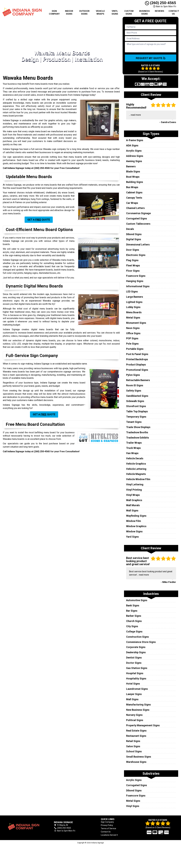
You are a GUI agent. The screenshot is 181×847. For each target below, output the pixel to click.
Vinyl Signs (115, 12)
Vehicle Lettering (136, 468)
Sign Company (54, 12)
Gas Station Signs (136, 668)
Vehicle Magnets (136, 473)
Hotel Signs (133, 683)
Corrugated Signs (136, 218)
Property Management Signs (143, 725)
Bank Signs (132, 605)
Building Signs (134, 181)
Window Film (133, 520)
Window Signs (134, 531)
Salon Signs (133, 746)
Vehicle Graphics (136, 463)
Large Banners (134, 296)
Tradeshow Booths (137, 432)
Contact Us (174, 12)
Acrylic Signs (134, 150)
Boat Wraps (132, 176)
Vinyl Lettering (134, 484)
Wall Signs (132, 510)
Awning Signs (134, 161)
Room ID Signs (134, 385)
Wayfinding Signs (136, 515)
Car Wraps (132, 202)
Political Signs (134, 720)
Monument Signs (136, 322)
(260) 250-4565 (162, 3)
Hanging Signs (134, 281)
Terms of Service (108, 828)
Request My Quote (149, 58)
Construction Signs (137, 636)
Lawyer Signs (134, 694)
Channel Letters (135, 208)
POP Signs (132, 338)
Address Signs (134, 155)
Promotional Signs (137, 369)
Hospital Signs (134, 673)
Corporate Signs (135, 647)
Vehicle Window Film (138, 479)
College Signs (134, 631)
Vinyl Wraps (133, 494)
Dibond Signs (134, 234)
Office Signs (133, 333)
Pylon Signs (133, 374)
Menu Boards (134, 312)
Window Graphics (136, 526)
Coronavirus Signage (138, 213)
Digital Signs (133, 239)
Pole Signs (132, 343)
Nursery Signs (134, 714)
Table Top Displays (137, 411)
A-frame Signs (134, 140)
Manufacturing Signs (138, 704)
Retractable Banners (138, 380)
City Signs (132, 626)
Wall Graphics (134, 500)
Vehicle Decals (134, 458)
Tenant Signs (134, 421)
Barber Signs (133, 615)
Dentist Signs (134, 657)
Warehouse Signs (136, 761)
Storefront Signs (136, 406)
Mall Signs (132, 699)
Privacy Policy (107, 825)
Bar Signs (131, 610)
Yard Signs (132, 536)
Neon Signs (133, 328)
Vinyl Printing (134, 489)
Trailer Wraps (134, 442)
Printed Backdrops (137, 359)
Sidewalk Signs (135, 401)
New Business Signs (137, 709)
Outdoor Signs (84, 12)
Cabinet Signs (134, 192)
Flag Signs (132, 260)
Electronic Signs (135, 255)
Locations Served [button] (109, 835)
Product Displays (136, 364)
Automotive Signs (136, 600)
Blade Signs (133, 171)
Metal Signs (133, 317)
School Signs (134, 751)
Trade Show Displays (138, 427)
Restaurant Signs (136, 735)
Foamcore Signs (135, 275)
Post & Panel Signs (137, 354)
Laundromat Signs (137, 688)
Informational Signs (137, 286)
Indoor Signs (69, 12)
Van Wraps (132, 453)
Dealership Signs (136, 652)
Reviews (159, 11)
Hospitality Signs (136, 678)
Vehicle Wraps (100, 12)
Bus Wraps (132, 187)
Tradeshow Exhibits (137, 437)
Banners (131, 166)
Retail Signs (133, 741)
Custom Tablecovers (138, 223)
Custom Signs (128, 12)
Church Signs (134, 621)
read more (136, 115)
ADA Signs (132, 145)
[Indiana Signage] (23, 826)
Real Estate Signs (136, 730)
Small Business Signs (138, 756)
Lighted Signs (134, 301)
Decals (130, 228)
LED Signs (132, 291)
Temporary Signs (136, 416)
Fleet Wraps (133, 265)
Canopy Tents (134, 197)
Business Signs (144, 12)
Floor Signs (133, 270)
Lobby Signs (133, 307)
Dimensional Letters (138, 244)
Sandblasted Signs (137, 395)
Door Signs (132, 249)
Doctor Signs (133, 662)
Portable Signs (134, 348)
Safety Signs (133, 390)
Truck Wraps (133, 447)
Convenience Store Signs (141, 641)
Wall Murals (133, 505)
